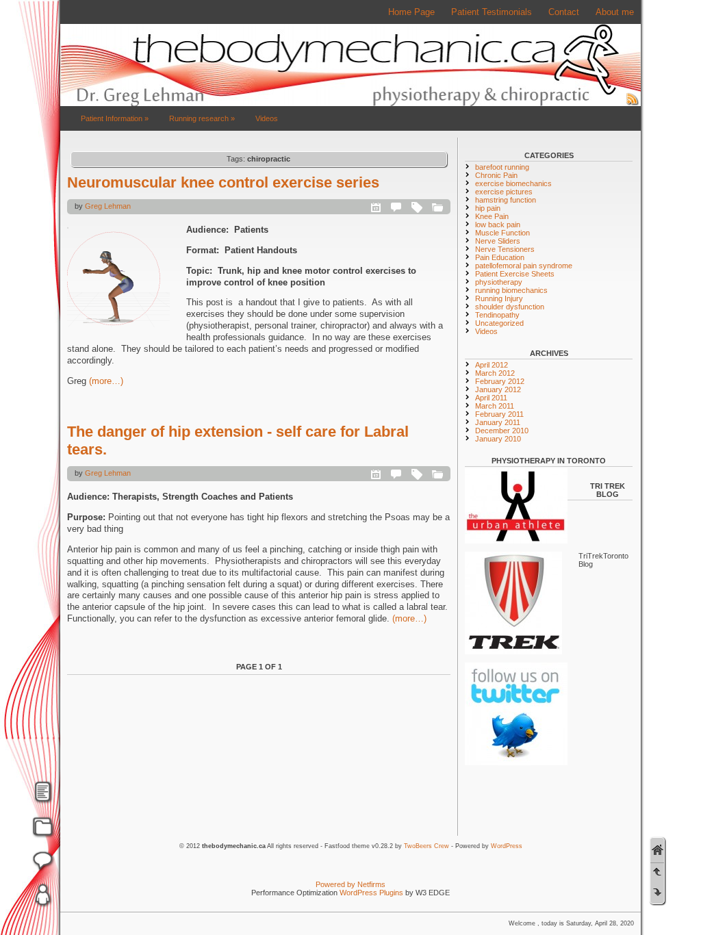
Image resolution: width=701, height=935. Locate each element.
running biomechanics (511, 290)
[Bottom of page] (657, 892)
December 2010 (501, 430)
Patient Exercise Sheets (515, 274)
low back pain (497, 224)
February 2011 (499, 414)
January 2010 (498, 439)
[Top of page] (657, 871)
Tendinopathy (497, 315)
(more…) (106, 381)
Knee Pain (492, 216)
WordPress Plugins (371, 892)
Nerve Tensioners (505, 249)
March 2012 (495, 373)
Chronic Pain (496, 175)
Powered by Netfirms (350, 884)
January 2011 (497, 422)
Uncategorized (499, 323)
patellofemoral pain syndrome (523, 265)
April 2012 (491, 365)
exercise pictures (504, 192)
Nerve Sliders (497, 241)
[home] (657, 850)
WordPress (506, 846)
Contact (563, 12)
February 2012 (499, 381)
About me (615, 12)
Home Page (411, 12)
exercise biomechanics (513, 183)
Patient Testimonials (491, 12)
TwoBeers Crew (426, 846)
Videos (266, 118)
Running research (202, 118)
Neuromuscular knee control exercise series (223, 182)
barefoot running (502, 167)
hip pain (487, 208)
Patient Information (115, 118)
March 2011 (494, 406)
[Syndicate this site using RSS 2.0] (632, 103)
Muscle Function (502, 233)
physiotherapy (498, 282)
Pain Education (499, 257)
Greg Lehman (108, 206)
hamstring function (505, 200)
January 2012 (498, 389)
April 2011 (491, 398)
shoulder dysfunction (509, 307)
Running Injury (499, 298)
